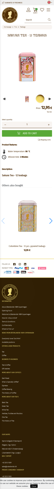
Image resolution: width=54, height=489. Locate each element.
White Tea (5, 410)
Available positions (8, 342)
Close (34, 486)
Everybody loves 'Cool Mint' (11, 338)
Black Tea (5, 402)
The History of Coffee (9, 393)
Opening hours (7, 311)
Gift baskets (6, 369)
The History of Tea (8, 421)
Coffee (4, 355)
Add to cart (29, 133)
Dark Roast (5, 378)
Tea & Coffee (6, 365)
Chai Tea (4, 417)
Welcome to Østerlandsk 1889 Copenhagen (16, 314)
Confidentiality (7, 325)
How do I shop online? (9, 318)
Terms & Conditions (8, 322)
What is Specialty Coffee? (10, 382)
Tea (3, 352)
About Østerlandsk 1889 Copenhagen (14, 307)
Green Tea (5, 406)
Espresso (5, 386)
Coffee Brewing (7, 389)
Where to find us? (8, 329)
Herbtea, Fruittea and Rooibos (12, 413)
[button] (49, 98)
